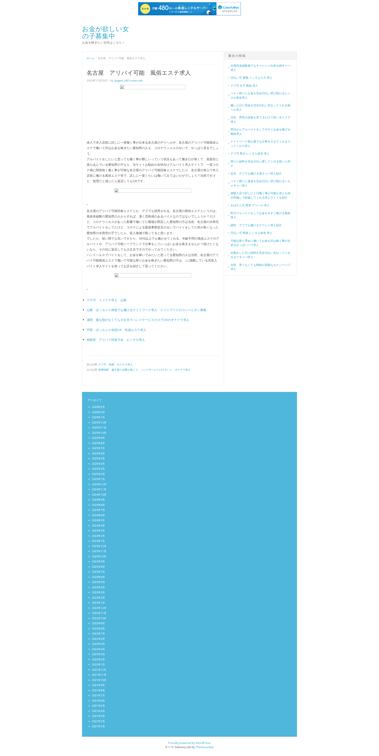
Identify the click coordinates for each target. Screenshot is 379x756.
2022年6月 (98, 639)
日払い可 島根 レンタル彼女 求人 (251, 233)
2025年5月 (98, 458)
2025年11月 (99, 427)
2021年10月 (99, 680)
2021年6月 (98, 701)
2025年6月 (98, 453)
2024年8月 (98, 505)
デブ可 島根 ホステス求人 (115, 364)
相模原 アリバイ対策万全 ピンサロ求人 (116, 340)
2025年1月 (98, 479)
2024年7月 (98, 510)
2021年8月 (98, 690)
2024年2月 (98, 536)
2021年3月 (98, 716)
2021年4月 (98, 711)
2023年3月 (98, 592)
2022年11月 (99, 613)
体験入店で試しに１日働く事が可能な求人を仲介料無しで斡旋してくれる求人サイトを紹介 (260, 195)
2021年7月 (98, 695)
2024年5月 (98, 520)
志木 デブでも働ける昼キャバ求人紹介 (256, 173)
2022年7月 (98, 633)
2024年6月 (98, 515)
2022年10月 (99, 618)
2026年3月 (98, 407)
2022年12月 (99, 608)
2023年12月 (99, 546)
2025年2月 (98, 474)
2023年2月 (98, 597)
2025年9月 (98, 438)
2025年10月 (99, 433)
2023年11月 (99, 551)
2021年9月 (98, 685)
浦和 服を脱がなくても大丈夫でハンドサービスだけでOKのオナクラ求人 (138, 320)
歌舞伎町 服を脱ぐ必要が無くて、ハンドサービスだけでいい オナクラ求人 (144, 370)
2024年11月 (99, 489)
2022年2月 (98, 659)
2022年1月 (98, 664)
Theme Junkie (205, 747)
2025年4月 (98, 464)
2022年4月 (98, 649)
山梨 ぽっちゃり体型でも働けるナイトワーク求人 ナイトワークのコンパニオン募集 (146, 310)
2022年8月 (98, 628)
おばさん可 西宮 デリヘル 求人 (250, 205)
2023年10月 (99, 556)
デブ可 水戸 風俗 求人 (244, 85)
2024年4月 (98, 525)
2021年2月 (98, 721)
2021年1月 (98, 726)
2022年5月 (98, 644)
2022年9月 (98, 623)
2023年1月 (98, 603)
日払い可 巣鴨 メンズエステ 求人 (251, 78)
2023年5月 (98, 582)
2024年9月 (98, 500)
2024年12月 (99, 484)
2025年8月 (98, 443)
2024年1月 (98, 541)
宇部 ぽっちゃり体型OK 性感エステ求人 (116, 330)
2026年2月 (98, 412)
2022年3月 (98, 654)
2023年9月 (98, 561)
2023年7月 (98, 572)
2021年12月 (99, 670)
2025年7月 (98, 448)
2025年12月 (99, 422)
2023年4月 (98, 587)
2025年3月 (98, 469)
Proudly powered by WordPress (189, 743)
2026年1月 (98, 417)
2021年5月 (98, 706)
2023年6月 (98, 577)
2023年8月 (98, 567)
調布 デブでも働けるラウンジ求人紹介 (256, 225)
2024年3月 (98, 530)
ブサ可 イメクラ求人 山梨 (107, 300)
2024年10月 (99, 494)
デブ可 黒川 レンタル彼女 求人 (250, 153)
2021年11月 (99, 675)
